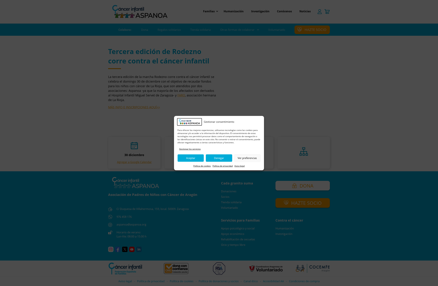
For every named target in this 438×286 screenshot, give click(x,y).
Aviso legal (239, 165)
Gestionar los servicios (190, 149)
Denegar (219, 158)
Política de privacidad (222, 165)
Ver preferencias (247, 158)
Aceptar (190, 158)
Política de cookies (202, 165)
